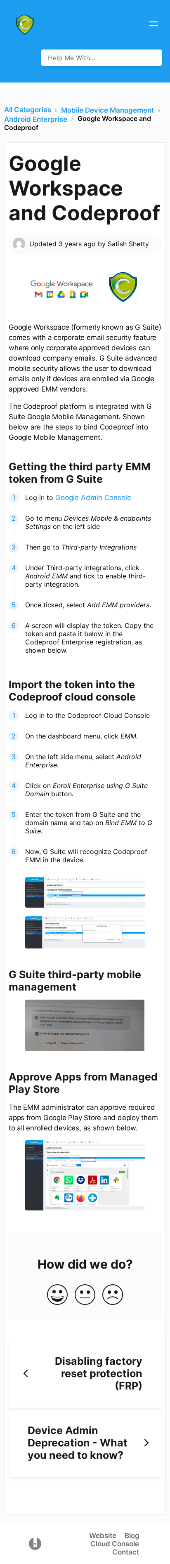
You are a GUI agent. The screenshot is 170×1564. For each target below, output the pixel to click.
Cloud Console (114, 1544)
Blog (132, 1535)
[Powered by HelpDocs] (35, 1543)
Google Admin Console (93, 497)
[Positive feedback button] (57, 1295)
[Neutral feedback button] (85, 1295)
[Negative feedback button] (112, 1295)
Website (102, 1535)
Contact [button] (125, 1552)
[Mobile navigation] (153, 25)
